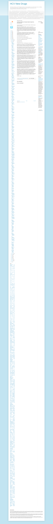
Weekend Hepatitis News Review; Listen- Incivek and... (13, 46)
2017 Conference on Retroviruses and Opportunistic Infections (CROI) (12, 273)
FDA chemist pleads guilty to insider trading (12, 115)
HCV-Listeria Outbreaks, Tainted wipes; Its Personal (12, 251)
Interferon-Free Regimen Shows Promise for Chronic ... (12, 199)
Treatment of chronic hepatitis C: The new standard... (12, 186)
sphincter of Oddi (11, 492)
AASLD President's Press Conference (12, 106)
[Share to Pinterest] (33, 78)
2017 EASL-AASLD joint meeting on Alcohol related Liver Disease (12, 267)
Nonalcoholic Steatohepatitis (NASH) (11, 405)
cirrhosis (11, 448)
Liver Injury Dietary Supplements (12, 392)
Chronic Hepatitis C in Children (13, 121)
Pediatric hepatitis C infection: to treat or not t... (13, 91)
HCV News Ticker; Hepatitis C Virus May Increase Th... (13, 182)
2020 (11, 30)
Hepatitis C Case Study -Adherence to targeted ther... (13, 163)
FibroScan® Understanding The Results (37, 14)
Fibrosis (39, 36)
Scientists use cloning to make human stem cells (13, 212)
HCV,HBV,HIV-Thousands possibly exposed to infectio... (12, 130)
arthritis (11, 444)
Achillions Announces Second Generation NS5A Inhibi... (13, 152)
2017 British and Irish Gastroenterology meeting (12, 271)
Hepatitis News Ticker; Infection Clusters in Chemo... (12, 59)
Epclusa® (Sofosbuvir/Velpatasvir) (13, 13)
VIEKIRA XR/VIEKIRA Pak (31, 13)
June (11, 256)
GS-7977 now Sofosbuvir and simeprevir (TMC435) (12, 342)
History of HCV (11, 385)
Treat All (13, 436)
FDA (11, 336)
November (12, 40)
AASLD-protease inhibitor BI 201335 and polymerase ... (12, 234)
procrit (10, 484)
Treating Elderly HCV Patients (13, 17)
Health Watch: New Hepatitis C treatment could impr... (12, 169)
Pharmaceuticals (12, 416)
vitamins (14, 504)
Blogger (42, 110)
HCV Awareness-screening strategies (12, 360)
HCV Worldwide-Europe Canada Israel (12, 369)
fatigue (14, 458)
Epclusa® (14, 334)
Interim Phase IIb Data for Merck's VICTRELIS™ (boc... (13, 103)
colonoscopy (11, 452)
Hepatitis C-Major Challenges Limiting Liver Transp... (13, 172)
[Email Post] (29, 78)
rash (12, 484)
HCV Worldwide (12, 366)
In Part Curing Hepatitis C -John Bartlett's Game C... (12, 62)
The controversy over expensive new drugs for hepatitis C (40, 64)
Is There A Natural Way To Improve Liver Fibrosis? (15, 18)
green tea (12, 466)
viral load (13, 502)
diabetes (14, 455)
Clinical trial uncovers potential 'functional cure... (12, 223)
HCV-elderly (39, 39)
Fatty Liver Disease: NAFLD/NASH (22, 17)
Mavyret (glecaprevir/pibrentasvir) (24, 12)
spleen (14, 492)
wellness (11, 505)
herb (10, 468)
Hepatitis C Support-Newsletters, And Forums (12, 221)
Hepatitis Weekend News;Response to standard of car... (12, 179)
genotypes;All (11, 462)
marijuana (11, 475)
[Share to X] (32, 78)
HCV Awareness (12, 358)
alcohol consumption (12, 443)
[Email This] (30, 78)
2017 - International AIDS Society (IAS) (12, 270)
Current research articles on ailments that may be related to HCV (35, 17)
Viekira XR (13, 439)
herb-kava (12, 468)
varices (12, 501)
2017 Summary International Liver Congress (12, 294)
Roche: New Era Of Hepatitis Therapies (13, 89)
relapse (14, 486)
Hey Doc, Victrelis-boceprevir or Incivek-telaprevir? (13, 133)
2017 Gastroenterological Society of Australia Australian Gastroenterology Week (12, 281)
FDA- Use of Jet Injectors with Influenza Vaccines (13, 87)
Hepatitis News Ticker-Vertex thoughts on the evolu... (13, 56)
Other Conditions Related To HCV (12, 411)
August (12, 254)
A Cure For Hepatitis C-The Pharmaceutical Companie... (13, 71)
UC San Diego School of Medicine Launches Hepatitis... (12, 137)
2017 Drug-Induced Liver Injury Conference (12, 276)
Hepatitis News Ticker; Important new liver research (12, 248)
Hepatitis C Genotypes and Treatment (14, 12)
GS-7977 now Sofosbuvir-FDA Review (12, 347)
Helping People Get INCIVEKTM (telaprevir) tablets (12, 142)
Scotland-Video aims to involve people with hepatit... (12, 176)
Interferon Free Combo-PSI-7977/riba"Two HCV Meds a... (13, 218)
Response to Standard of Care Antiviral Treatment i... (13, 194)
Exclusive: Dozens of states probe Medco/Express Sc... (13, 206)
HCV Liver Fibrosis (29, 14)
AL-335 (14, 322)
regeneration (11, 485)
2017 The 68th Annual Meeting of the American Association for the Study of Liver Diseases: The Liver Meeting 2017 (12, 297)
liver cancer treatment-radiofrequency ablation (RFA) (12, 471)
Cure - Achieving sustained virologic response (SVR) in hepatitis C (17, 14)
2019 (11, 31)
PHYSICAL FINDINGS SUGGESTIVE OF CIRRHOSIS (12, 415)
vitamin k (11, 504)
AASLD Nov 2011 (21, 79)
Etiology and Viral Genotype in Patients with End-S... (12, 94)
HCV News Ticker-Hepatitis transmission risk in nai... (12, 43)
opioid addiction (12, 482)
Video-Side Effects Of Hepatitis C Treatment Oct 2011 (12, 245)
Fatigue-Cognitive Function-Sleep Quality (12, 337)
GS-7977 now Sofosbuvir (12, 341)
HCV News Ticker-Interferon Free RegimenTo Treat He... (12, 123)
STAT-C (14, 422)
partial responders (12, 483)
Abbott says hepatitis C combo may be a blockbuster (12, 97)
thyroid (14, 496)
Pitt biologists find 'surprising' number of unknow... (12, 203)
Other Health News (12, 413)
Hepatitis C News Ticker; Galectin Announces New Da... (12, 149)
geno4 (14, 460)
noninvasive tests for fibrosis (12, 479)
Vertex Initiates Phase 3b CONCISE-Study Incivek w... (13, 77)
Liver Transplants (40, 38)
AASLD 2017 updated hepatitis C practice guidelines (12, 322)
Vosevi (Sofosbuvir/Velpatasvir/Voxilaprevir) (34, 12)
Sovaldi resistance (12, 431)
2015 (11, 35)
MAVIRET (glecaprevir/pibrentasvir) (12, 394)
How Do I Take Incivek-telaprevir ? (12, 242)
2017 (11, 33)
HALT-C (14, 354)
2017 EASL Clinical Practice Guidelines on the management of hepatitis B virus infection (12, 277)
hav (13, 466)
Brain (13, 326)
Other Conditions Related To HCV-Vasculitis (12, 412)
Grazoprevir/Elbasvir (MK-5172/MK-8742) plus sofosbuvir (12, 354)
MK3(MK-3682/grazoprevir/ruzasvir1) (12, 395)
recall (14, 484)
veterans (14, 501)
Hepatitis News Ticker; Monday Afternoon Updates (12, 74)
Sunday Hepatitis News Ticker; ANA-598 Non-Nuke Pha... (12, 127)
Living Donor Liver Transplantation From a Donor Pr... (13, 215)
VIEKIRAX (11, 437)
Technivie (13, 434)
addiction (11, 442)
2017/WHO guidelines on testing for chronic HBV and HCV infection (12, 308)
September (12, 253)
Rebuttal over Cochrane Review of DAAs (12, 420)
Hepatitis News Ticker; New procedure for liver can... (13, 65)
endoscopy (11, 458)
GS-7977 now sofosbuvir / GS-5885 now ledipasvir (12, 350)
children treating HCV (12, 446)
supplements (11, 494)
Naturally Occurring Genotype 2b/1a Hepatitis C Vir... (12, 231)
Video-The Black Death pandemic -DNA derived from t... (13, 145)
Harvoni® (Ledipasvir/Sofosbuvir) (23, 13)
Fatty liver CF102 (13, 339)
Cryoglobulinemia (12, 330)
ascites (12, 444)
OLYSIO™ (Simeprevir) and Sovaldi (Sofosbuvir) (12, 406)
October (12, 41)
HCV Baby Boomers (12, 361)
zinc (10, 506)
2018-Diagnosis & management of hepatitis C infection (12, 319)
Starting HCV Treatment (12, 432)
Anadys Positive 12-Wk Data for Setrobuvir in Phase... (13, 155)
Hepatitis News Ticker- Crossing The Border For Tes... (13, 196)
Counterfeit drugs (12, 329)
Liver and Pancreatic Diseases (12, 188)
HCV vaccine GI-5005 (12, 375)
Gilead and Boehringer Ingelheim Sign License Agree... (13, 209)
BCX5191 (14, 324)
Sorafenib (14, 430)
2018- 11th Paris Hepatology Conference (12, 317)
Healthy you (13, 384)
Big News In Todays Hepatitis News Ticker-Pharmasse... (13, 166)
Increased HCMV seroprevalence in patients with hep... (13, 53)
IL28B (14, 385)
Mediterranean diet (12, 397)
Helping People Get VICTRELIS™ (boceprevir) (13, 140)
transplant (11, 499)
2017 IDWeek (11, 283)
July (11, 255)
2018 (11, 32)
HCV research (12, 373)
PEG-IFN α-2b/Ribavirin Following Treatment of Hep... (12, 84)
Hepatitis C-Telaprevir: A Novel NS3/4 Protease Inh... (12, 67)
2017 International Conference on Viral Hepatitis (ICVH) (12, 284)
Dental (14, 332)
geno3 (11, 460)
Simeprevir (11, 424)
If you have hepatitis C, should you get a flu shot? (12, 191)
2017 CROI (11, 272)
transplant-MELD (11, 500)
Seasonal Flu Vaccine (12, 423)
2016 (11, 34)
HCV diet (13, 371)
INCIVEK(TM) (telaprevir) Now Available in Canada (12, 160)
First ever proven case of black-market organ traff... (13, 50)
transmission (13, 497)
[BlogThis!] (31, 78)
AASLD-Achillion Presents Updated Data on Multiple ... (12, 227)
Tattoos (10, 434)
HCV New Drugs (18, 3)
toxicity (10, 497)
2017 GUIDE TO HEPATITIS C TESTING (12, 280)
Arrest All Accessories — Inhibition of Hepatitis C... (12, 112)
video (11, 502)
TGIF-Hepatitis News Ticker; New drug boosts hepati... (12, 100)
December (12, 39)
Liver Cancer (39, 37)
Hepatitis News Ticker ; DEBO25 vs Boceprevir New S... (12, 109)
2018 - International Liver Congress (12, 313)
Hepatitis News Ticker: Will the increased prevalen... (13, 157)
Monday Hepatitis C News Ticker (12, 237)
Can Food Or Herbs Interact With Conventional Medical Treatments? (31, 18)
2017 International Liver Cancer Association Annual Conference (12, 286)
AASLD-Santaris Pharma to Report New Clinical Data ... (13, 240)
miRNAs (12, 476)
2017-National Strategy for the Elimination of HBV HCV (12, 303)
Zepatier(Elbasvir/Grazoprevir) (39, 13)
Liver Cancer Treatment (12, 389)
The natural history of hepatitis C (12, 435)
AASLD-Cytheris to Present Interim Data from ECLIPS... (13, 81)
